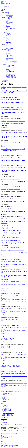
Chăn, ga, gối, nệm (10, 56)
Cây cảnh (8, 72)
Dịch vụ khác (9, 45)
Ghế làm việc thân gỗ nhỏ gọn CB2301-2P (12, 201)
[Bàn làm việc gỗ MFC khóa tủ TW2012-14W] (11, 261)
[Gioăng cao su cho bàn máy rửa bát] (9, 319)
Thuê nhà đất (9, 16)
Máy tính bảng (9, 19)
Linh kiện (8, 31)
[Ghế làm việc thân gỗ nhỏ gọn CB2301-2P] (10, 199)
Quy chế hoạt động (7, 409)
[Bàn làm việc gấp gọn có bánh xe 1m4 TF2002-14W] (12, 250)
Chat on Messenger (12, 446)
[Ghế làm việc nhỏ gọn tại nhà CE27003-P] (10, 99)
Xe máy (7, 39)
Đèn (7, 60)
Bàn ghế (8, 54)
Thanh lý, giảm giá (10, 71)
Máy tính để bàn (9, 22)
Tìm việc (8, 35)
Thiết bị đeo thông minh (11, 28)
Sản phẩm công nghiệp (11, 76)
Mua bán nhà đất (9, 15)
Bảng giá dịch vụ (7, 408)
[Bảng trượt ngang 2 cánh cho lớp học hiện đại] (11, 365)
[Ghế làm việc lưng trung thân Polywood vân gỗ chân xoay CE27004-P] (14, 88)
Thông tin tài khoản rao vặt (9, 413)
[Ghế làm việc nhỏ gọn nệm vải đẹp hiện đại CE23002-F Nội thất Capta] (14, 146)
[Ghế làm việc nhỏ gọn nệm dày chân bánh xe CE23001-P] (13, 167)
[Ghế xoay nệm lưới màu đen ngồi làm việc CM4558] (12, 109)
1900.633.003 (4, 419)
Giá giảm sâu (9, 13)
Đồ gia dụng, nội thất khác (11, 62)
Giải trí (7, 69)
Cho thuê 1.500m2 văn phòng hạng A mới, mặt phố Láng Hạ (14, 301)
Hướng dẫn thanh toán (8, 415)
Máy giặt (8, 51)
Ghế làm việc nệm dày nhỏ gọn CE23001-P (13, 181)
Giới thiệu (5, 405)
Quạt (7, 59)
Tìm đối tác (8, 47)
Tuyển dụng (8, 34)
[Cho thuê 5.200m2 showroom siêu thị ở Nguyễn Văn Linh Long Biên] (14, 310)
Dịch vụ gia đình (9, 48)
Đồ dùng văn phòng (10, 75)
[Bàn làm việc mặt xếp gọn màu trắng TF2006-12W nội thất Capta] (14, 272)
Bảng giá (5, 406)
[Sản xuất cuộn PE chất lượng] (7, 338)
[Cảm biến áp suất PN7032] (7, 346)
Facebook (5, 422)
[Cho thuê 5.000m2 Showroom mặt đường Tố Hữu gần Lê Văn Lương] (14, 356)
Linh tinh (8, 70)
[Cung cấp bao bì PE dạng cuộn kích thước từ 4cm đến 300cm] (14, 374)
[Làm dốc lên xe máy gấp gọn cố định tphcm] (11, 230)
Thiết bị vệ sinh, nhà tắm (11, 61)
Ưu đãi (4, 411)
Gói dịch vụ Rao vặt (6, 6)
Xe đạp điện (8, 42)
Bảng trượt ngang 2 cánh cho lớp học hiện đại (10, 366)
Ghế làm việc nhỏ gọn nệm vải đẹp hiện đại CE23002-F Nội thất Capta (13, 149)
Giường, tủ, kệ (9, 55)
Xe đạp (7, 40)
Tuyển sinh (8, 33)
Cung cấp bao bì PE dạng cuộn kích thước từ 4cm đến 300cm (14, 376)
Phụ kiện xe (8, 43)
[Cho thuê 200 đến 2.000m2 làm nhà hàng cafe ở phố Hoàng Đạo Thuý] (14, 328)
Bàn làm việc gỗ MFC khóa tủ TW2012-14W (13, 264)
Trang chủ (5, 80)
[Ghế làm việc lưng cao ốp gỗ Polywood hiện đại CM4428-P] (14, 133)
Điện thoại (8, 18)
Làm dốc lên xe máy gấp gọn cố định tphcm (13, 233)
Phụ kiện (8, 29)
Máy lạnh (8, 53)
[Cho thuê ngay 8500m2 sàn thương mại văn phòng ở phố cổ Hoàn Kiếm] (14, 384)
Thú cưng (8, 66)
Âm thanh (8, 26)
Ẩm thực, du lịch (9, 67)
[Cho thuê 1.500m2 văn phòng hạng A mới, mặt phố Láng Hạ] (14, 300)
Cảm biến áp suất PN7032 (6, 347)
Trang (2, 295)
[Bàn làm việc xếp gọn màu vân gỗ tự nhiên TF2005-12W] (13, 284)
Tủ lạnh (7, 50)
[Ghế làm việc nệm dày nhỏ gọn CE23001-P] (10, 179)
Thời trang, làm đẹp (10, 65)
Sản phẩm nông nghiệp (11, 77)
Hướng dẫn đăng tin (7, 414)
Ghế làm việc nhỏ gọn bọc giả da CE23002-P (13, 160)
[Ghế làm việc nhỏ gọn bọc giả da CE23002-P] (11, 157)
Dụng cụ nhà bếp (9, 58)
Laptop (7, 21)
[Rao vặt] (6, 4)
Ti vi (7, 27)
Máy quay (8, 24)
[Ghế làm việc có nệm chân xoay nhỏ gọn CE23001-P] (13, 121)
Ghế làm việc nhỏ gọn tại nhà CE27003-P (12, 102)
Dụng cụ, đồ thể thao (10, 74)
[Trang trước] (1, 297)
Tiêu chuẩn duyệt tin (7, 410)
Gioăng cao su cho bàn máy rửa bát (8, 320)
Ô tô (7, 38)
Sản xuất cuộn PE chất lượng (7, 339)
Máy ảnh (8, 23)
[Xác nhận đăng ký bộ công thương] (9, 433)
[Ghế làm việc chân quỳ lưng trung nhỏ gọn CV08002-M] (13, 218)
